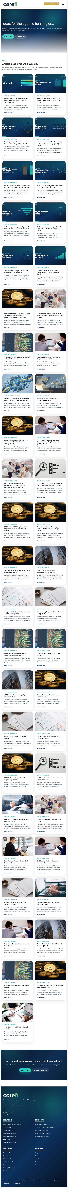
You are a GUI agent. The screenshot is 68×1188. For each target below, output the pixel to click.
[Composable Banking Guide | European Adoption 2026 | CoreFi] (17, 596)
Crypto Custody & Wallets (42, 1133)
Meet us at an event (40, 1070)
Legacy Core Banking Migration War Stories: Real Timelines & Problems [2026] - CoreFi (16, 442)
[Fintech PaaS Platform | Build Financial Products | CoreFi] (50, 929)
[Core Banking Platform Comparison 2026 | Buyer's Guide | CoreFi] (17, 638)
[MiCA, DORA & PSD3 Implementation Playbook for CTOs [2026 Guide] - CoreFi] (17, 512)
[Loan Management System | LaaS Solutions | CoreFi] (17, 887)
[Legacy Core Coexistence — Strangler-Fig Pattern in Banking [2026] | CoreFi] (17, 170)
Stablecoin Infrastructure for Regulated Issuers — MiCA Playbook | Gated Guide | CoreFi (50, 315)
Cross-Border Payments (42, 1136)
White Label (6, 1139)
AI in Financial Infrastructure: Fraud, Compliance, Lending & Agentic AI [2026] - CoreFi (48, 442)
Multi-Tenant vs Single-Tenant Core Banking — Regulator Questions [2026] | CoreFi (50, 100)
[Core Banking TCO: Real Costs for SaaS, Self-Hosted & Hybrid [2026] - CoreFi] (50, 468)
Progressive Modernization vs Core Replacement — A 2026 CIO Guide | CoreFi (48, 272)
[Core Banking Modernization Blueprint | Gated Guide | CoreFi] (17, 342)
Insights (37, 1153)
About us (37, 1159)
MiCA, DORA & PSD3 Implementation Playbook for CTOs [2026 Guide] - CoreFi (16, 528)
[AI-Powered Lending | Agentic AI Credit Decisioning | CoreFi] (17, 555)
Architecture (6, 1156)
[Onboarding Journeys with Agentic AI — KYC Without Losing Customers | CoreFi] (17, 212)
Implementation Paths (9, 1162)
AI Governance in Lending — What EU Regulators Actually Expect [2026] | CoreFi (49, 228)
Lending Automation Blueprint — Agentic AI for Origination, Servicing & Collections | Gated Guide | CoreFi (17, 315)
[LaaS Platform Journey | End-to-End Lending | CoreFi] (17, 846)
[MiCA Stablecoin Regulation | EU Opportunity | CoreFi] (17, 763)
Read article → (8, 112)
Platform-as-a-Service (9, 1142)
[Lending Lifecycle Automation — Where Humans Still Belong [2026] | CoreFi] (17, 127)
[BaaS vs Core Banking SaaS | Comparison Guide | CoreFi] (50, 555)
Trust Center (6, 1171)
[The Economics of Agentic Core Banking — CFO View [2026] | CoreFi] (50, 170)
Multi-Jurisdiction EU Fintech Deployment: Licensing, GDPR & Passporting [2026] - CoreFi (14, 485)
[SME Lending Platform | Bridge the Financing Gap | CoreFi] (50, 846)
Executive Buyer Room (9, 1153)
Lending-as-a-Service (9, 1133)
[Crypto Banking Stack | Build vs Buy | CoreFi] (50, 638)
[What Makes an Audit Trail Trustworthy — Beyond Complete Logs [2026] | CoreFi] (50, 127)
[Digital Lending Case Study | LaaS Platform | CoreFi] (50, 887)
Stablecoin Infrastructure (42, 1130)
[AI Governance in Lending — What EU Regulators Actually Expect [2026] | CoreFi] (50, 212)
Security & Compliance (9, 1168)
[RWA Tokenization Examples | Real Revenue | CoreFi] (50, 679)
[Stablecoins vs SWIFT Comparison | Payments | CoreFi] (50, 721)
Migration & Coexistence (10, 1159)
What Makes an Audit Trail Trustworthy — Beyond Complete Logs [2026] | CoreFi (49, 143)
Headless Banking (8, 1127)
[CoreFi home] (10, 3)
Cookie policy (17, 1183)
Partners (37, 1156)
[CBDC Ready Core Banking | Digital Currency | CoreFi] (17, 679)
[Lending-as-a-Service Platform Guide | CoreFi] (17, 970)
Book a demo (8, 36)
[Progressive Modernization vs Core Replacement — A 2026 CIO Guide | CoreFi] (50, 255)
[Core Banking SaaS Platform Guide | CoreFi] (17, 1012)
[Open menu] (63, 4)
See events (21, 36)
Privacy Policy (7, 1183)
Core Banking (7, 1130)
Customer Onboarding (9, 1136)
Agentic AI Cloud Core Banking (12, 1124)
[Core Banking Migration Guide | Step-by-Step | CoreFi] (50, 596)
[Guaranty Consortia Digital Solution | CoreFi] (50, 804)
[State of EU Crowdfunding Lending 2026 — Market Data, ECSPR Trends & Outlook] (17, 383)
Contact (37, 1165)
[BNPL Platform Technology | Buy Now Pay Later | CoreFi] (17, 804)
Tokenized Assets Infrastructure (44, 1127)
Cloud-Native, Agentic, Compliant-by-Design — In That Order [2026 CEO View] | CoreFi (16, 100)
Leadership (38, 1162)
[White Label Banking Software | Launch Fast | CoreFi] (17, 929)
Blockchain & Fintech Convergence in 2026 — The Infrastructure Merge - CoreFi (49, 528)
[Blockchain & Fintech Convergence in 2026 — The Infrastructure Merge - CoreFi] (50, 512)
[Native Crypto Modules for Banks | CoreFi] (17, 721)
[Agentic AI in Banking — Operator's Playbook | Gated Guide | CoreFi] (50, 342)
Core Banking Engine (41, 1124)
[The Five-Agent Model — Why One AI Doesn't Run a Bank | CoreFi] (17, 255)
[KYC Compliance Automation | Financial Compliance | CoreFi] (50, 763)
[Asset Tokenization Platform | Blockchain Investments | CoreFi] (50, 970)
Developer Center (8, 1165)
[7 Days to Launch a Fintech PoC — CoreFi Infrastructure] (50, 383)
